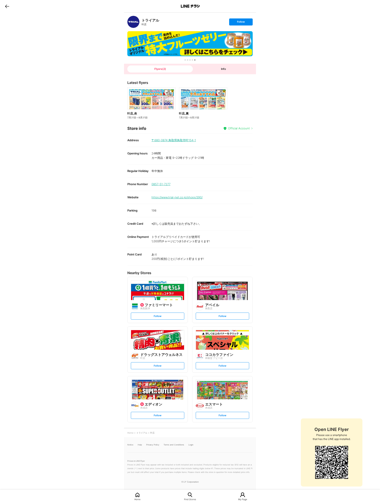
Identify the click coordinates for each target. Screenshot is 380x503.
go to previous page (7, 6)
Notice (130, 445)
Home (137, 499)
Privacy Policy (152, 445)
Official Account (239, 128)
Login (190, 445)
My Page (242, 499)
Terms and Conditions (174, 445)
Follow (241, 22)
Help (140, 445)
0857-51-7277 (161, 184)
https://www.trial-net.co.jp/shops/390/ (177, 197)
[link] (133, 22)
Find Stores (190, 499)
